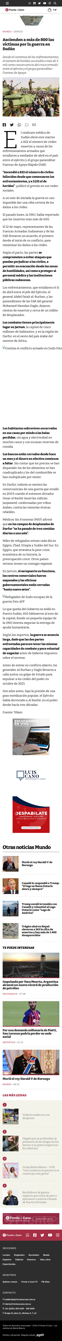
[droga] (11, 1143)
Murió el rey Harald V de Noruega (37, 864)
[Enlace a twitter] (39, 3)
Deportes (9, 1042)
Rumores (31, 1259)
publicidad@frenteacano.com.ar (20, 1299)
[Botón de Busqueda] (55, 3)
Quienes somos (10, 1282)
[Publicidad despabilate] (31, 814)
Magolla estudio (28, 1335)
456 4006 (30, 1309)
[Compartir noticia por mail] (34, 125)
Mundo (7, 31)
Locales (6, 1255)
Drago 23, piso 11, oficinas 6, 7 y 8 (20, 1313)
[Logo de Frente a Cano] (14, 9)
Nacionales (10, 994)
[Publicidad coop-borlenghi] (31, 21)
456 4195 (19, 1309)
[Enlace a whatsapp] (30, 3)
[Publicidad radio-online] (31, 737)
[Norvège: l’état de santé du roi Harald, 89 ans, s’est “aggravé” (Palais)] (11, 864)
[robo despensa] (11, 1116)
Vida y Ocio (45, 1259)
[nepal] (11, 931)
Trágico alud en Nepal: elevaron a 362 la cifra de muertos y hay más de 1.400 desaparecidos (39, 931)
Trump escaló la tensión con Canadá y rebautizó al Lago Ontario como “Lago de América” (39, 908)
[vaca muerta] (31, 965)
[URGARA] (11, 1197)
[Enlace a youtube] (44, 3)
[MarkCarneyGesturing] (11, 886)
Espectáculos (9, 1264)
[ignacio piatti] (31, 1013)
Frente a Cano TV (29, 1282)
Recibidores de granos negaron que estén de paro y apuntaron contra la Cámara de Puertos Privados (39, 1197)
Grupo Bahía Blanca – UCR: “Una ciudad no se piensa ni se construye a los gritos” (40, 1170)
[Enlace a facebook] (34, 3)
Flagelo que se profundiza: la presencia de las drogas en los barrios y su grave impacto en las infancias (40, 1143)
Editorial (19, 1259)
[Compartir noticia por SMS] (26, 124)
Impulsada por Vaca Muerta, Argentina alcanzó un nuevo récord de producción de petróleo (30, 985)
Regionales (19, 1255)
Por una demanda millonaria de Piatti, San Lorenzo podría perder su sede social (30, 1033)
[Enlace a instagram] (50, 3)
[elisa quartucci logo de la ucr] (11, 1170)
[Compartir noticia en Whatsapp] (19, 125)
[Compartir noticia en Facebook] (4, 124)
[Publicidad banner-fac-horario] (31, 1218)
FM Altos (45, 1282)
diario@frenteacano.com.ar (18, 1304)
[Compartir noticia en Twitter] (12, 124)
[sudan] (31, 96)
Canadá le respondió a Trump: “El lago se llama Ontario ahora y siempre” (40, 886)
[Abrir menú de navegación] (7, 3)
